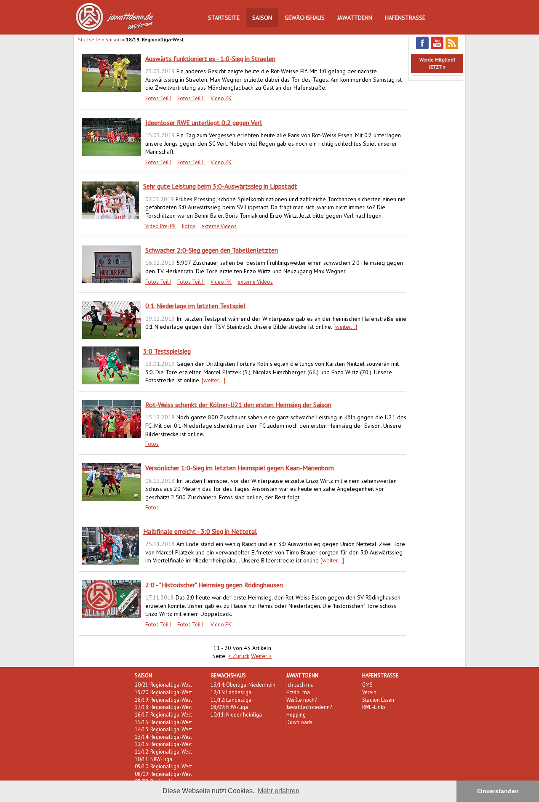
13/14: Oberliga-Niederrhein (243, 684)
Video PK (221, 98)
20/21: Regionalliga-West (163, 684)
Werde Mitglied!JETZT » (437, 63)
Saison (262, 17)
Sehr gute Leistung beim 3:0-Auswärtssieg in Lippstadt (220, 186)
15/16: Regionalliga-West (163, 722)
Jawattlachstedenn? (309, 706)
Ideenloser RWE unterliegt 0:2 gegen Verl (203, 122)
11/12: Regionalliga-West (163, 751)
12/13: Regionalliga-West (163, 744)
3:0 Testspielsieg (167, 351)
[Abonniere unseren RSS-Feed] (452, 48)
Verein (369, 692)
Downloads (299, 722)
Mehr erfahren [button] (278, 790)
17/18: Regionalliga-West (163, 706)
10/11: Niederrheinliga (236, 714)
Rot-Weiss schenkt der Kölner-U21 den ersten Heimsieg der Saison (238, 404)
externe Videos (219, 226)
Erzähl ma (298, 692)
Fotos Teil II (191, 98)
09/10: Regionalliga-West (163, 766)
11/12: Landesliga (231, 699)
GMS (367, 684)
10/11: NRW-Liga (153, 759)
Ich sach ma (300, 684)
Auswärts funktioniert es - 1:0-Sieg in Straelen (210, 58)
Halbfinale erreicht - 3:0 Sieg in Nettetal (200, 531)
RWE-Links (373, 706)
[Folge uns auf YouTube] (437, 48)
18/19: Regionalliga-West (163, 699)
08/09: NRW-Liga (229, 706)
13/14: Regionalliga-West (163, 736)
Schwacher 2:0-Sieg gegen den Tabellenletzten (211, 250)
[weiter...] (345, 326)
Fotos (188, 226)
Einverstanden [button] (498, 791)
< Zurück (238, 656)
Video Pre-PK (160, 226)
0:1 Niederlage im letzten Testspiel (195, 305)
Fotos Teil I (158, 98)
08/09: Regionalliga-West (163, 773)
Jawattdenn (354, 17)
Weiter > (261, 656)
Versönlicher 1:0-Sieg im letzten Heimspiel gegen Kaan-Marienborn (239, 468)
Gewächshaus (305, 17)
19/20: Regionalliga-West (163, 692)
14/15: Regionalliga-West (163, 729)
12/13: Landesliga (231, 692)
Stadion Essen (378, 699)
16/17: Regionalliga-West (163, 714)
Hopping (296, 714)
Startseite (224, 17)
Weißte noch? (301, 699)
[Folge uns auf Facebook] (422, 48)
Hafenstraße (405, 17)
